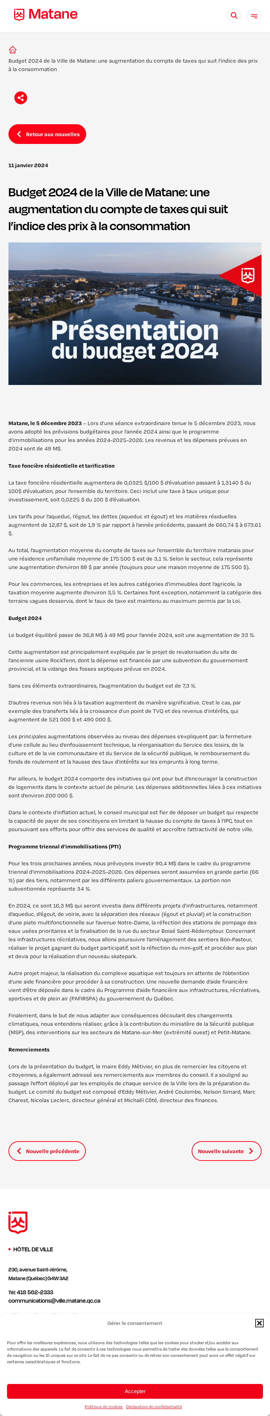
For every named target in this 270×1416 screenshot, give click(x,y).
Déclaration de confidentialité (154, 1406)
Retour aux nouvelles (53, 134)
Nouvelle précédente (52, 1151)
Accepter (135, 1391)
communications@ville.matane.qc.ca (54, 1300)
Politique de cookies (104, 1406)
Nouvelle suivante (221, 1151)
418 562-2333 (35, 1292)
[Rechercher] (234, 15)
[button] (259, 1323)
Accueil (11, 49)
